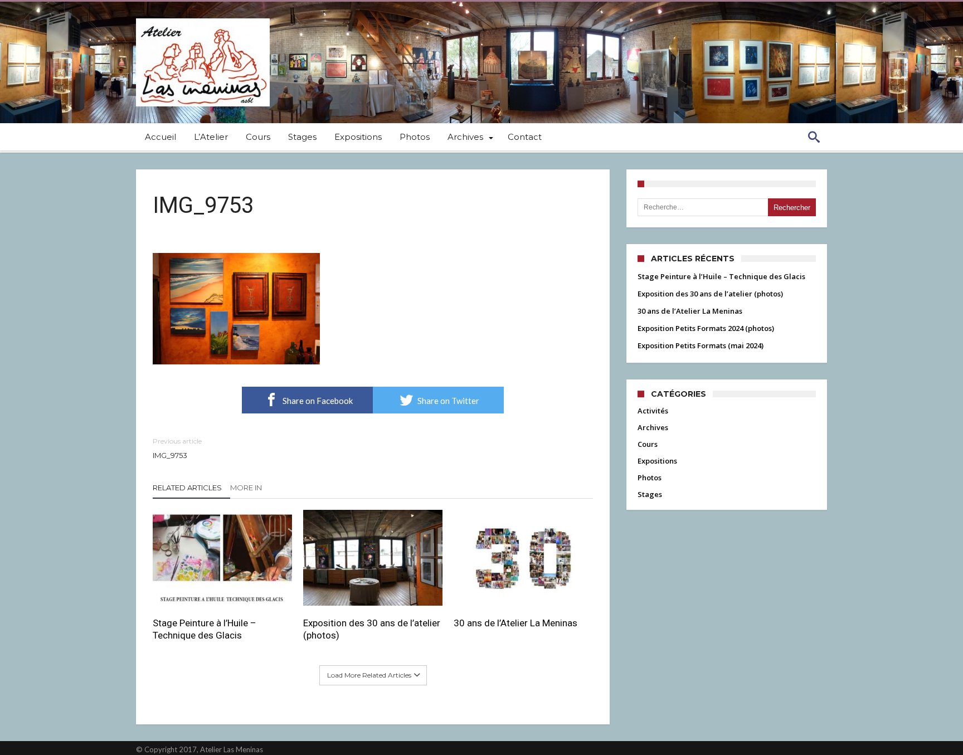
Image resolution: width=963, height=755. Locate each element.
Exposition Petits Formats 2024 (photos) (706, 328)
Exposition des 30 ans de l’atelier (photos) (371, 629)
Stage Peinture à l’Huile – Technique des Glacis (204, 629)
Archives (653, 427)
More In (247, 487)
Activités (653, 411)
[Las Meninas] (203, 18)
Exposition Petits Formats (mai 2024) (700, 345)
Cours (648, 444)
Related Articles (187, 487)
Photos (650, 478)
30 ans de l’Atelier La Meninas (515, 623)
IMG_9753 (177, 448)
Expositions (657, 461)
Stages (650, 494)
